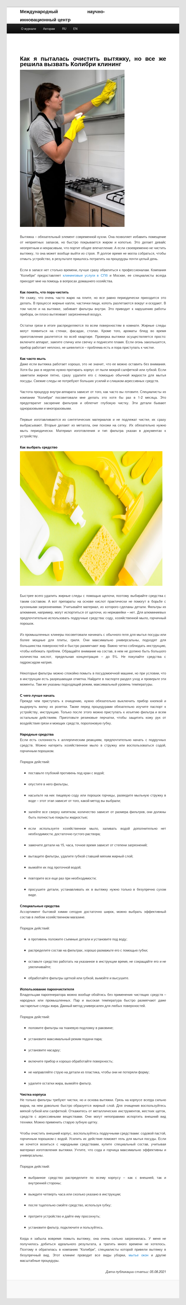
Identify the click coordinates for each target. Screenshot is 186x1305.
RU (64, 28)
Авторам (49, 28)
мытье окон (138, 1254)
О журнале (28, 28)
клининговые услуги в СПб (85, 275)
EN (75, 28)
